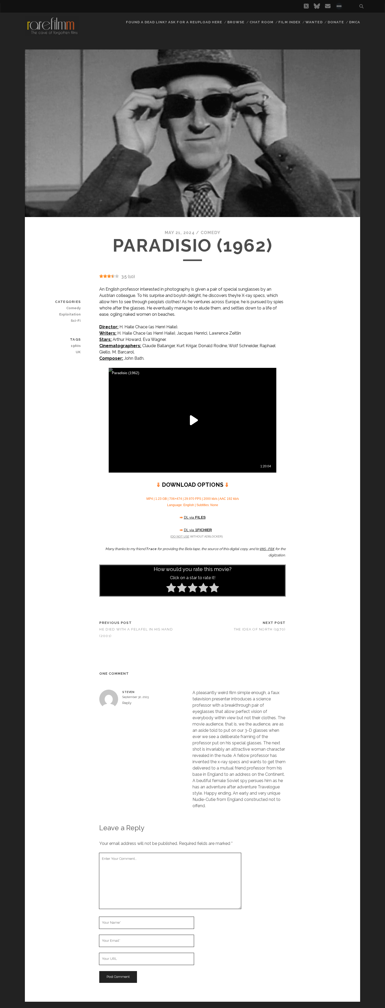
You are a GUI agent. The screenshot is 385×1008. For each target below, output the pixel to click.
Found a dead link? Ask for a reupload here (174, 22)
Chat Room (261, 22)
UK (78, 352)
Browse (235, 22)
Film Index (289, 22)
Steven (128, 692)
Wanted (313, 22)
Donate (336, 22)
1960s (76, 346)
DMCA (354, 22)
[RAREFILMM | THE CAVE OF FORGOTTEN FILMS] (52, 34)
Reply (126, 703)
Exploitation (70, 314)
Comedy (211, 232)
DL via (195, 517)
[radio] (171, 588)
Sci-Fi (76, 321)
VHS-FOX (267, 549)
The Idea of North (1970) (260, 629)
